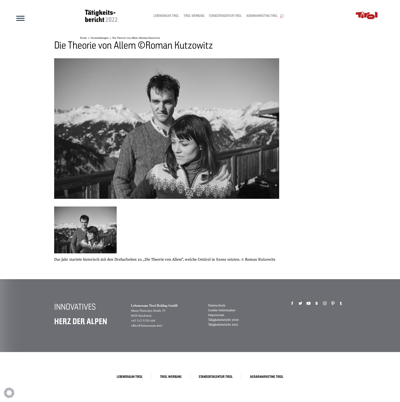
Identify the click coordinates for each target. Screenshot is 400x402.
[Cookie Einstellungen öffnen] (9, 397)
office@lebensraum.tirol (146, 325)
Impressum (216, 315)
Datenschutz (216, 305)
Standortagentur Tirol (225, 16)
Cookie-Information (221, 310)
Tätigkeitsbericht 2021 (223, 324)
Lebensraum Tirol (166, 16)
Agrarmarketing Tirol (262, 16)
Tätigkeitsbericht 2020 (223, 320)
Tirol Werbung (194, 16)
